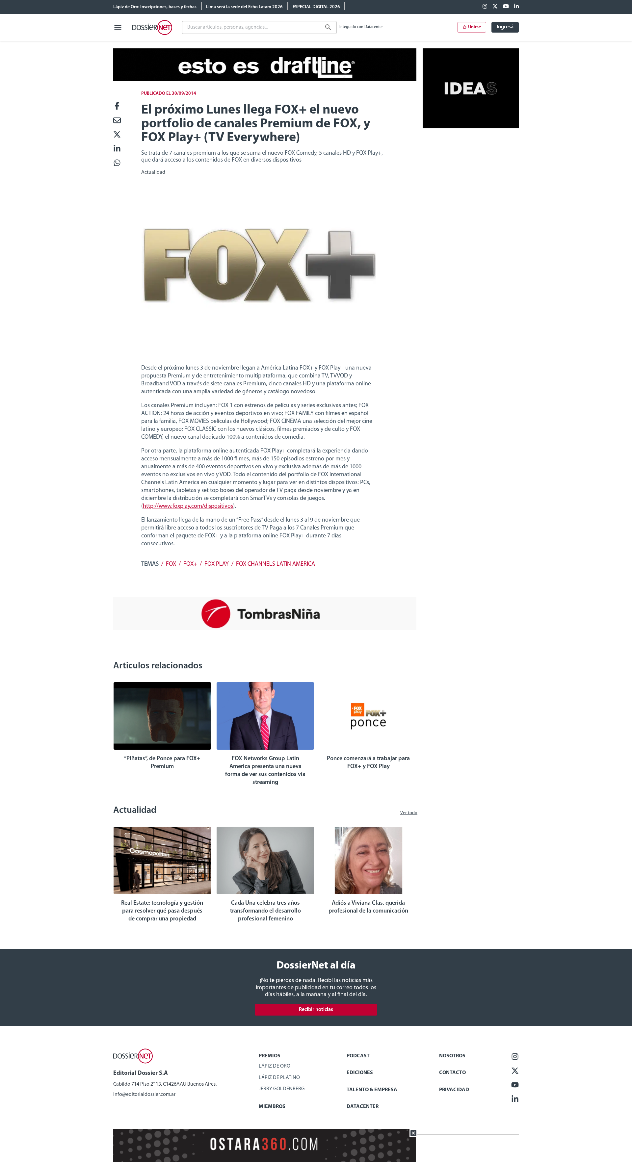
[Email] (117, 120)
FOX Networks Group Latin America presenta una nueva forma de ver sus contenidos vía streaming (265, 771)
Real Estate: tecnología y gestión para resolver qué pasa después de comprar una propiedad (162, 911)
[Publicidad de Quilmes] (264, 80)
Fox (171, 564)
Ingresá (505, 27)
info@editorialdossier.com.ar (144, 1094)
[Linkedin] (516, 7)
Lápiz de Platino (279, 1077)
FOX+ (190, 564)
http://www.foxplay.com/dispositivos (188, 506)
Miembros (272, 1106)
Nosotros (452, 1056)
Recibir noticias (316, 1009)
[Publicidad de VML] (471, 127)
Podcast (358, 1056)
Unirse (474, 27)
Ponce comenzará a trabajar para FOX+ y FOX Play (368, 763)
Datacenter (363, 1106)
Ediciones (360, 1072)
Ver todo (408, 813)
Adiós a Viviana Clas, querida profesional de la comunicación (368, 907)
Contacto (452, 1072)
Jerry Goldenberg (281, 1089)
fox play (216, 564)
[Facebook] (485, 7)
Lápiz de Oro (274, 1066)
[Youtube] (506, 7)
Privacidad (454, 1090)
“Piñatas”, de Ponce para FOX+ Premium (162, 763)
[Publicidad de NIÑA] (264, 629)
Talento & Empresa (372, 1090)
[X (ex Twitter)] (495, 7)
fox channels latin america (275, 564)
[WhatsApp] (117, 163)
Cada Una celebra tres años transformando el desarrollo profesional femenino (265, 911)
